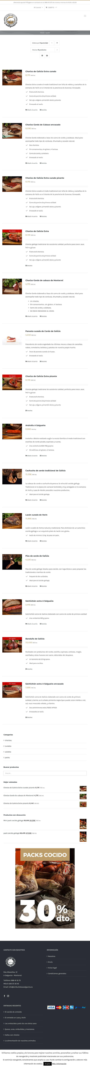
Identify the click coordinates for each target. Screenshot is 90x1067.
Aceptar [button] (47, 1064)
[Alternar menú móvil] (85, 16)
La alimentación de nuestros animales (20, 1041)
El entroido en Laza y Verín (15, 1018)
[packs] (45, 849)
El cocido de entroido (13, 1012)
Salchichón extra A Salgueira (39, 601)
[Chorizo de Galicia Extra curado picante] (12, 184)
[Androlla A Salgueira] (12, 431)
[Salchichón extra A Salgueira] (12, 607)
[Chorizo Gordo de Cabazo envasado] (12, 130)
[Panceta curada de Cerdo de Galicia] (12, 337)
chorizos (8, 740)
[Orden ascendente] (57, 43)
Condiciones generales (57, 973)
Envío (50, 962)
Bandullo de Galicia (34, 639)
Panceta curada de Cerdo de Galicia (42, 331)
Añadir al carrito (32, 110)
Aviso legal (52, 968)
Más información (59, 1064)
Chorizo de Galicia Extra (37, 231)
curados (8, 746)
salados (8, 752)
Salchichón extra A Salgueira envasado (44, 684)
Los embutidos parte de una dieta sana (20, 1023)
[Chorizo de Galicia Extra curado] (12, 77)
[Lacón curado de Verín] (12, 521)
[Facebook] (4, 996)
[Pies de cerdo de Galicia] (12, 562)
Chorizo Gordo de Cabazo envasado (42, 125)
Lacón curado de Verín (36, 515)
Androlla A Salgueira (35, 425)
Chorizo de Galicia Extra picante (41, 376)
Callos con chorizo (12, 1035)
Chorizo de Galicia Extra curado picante (44, 178)
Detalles (44, 110)
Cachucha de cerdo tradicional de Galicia (45, 470)
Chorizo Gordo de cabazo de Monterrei (44, 280)
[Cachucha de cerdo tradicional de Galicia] (12, 476)
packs (7, 757)
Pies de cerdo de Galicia (37, 556)
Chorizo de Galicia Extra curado (40, 71)
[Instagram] (8, 996)
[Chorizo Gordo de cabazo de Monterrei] (12, 286)
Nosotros (51, 956)
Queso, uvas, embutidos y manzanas (19, 1029)
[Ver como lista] (47, 55)
